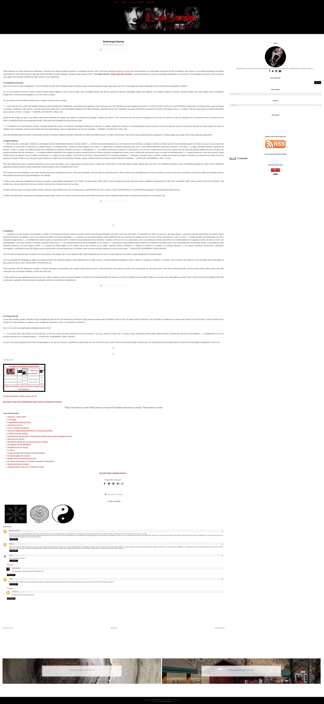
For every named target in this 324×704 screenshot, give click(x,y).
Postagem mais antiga (220, 628)
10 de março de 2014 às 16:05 (29, 568)
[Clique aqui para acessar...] (10, 374)
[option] (82, 671)
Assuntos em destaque (136, 2)
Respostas (11, 564)
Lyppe (11, 578)
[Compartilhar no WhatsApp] (122, 483)
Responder (14, 539)
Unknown (15, 591)
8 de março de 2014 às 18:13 (20, 555)
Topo (319, 701)
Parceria (124, 2)
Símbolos (120, 494)
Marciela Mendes (14, 530)
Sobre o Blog (150, 2)
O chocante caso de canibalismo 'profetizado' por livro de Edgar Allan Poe (241, 670)
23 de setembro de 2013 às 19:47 (21, 543)
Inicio (115, 2)
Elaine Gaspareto (166, 701)
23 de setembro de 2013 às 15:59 (27, 530)
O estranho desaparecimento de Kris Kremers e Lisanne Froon (82, 670)
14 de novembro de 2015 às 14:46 (20, 578)
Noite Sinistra (114, 44)
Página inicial (113, 628)
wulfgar (11, 543)
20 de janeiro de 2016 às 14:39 (24, 591)
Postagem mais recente (7, 628)
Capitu (11, 555)
